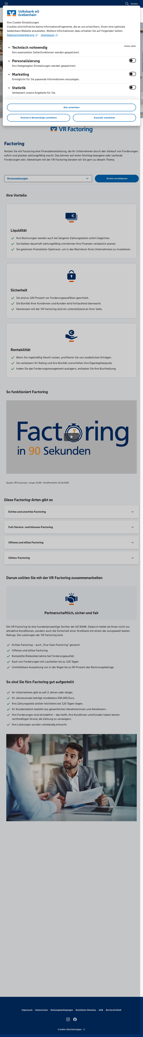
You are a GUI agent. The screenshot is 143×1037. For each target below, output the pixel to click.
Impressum (47, 35)
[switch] (132, 60)
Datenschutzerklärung (21, 35)
